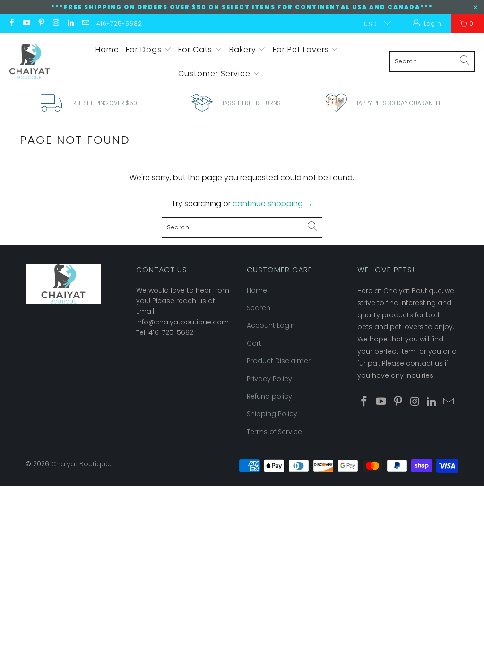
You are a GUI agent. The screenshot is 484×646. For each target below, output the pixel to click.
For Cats (196, 49)
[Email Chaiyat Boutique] (85, 23)
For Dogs (145, 49)
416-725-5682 (119, 23)
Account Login (271, 325)
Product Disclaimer (279, 361)
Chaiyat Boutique (80, 464)
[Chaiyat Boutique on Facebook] (11, 23)
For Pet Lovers (302, 49)
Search (258, 308)
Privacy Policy (269, 379)
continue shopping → (272, 203)
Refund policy (269, 396)
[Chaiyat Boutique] (29, 62)
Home (107, 49)
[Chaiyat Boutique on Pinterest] (41, 23)
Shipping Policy (272, 414)
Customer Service (215, 73)
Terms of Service (274, 431)
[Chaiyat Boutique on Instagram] (56, 23)
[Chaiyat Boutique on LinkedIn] (70, 23)
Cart (254, 343)
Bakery (244, 49)
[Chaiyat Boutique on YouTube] (26, 23)
